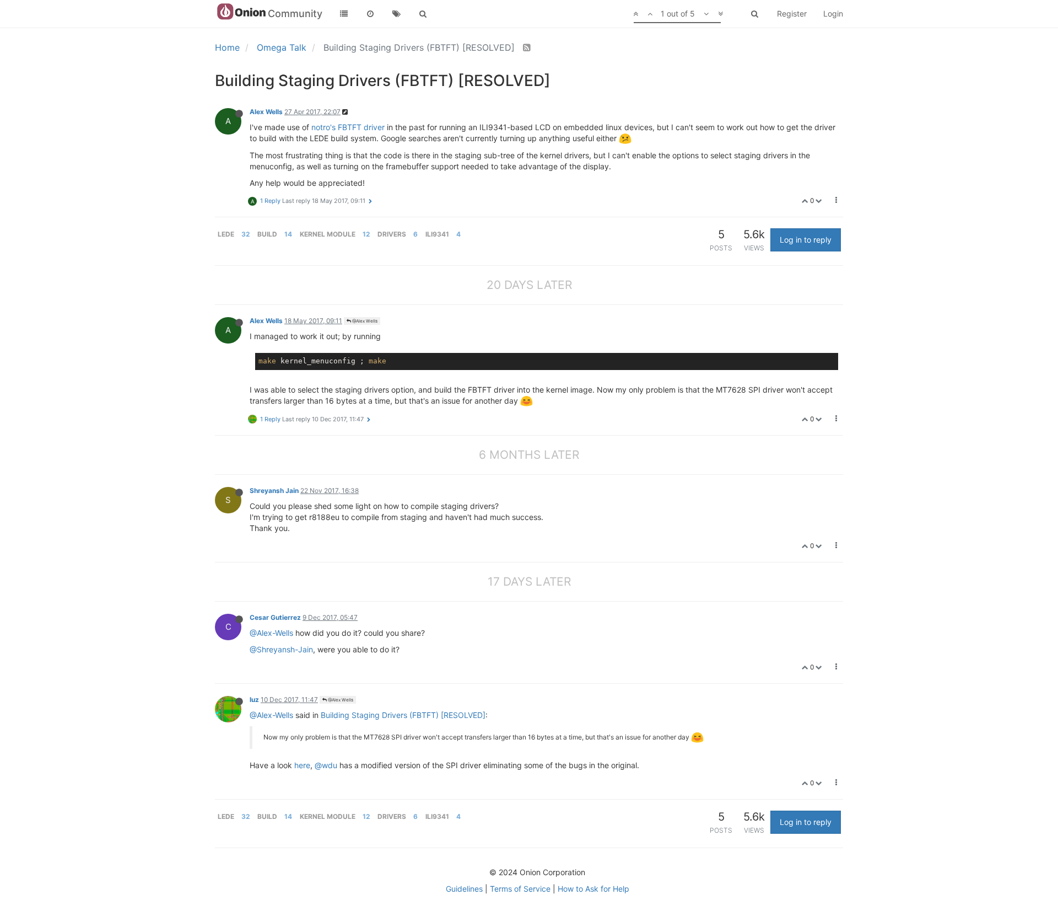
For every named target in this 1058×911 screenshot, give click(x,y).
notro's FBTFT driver (348, 127)
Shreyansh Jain (274, 490)
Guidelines (464, 888)
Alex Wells (266, 112)
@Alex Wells (364, 321)
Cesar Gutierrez (275, 617)
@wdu (326, 765)
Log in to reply (806, 239)
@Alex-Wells (271, 632)
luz (254, 699)
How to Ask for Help (593, 888)
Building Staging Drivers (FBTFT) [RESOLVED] (403, 715)
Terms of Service (520, 888)
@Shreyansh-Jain (281, 649)
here (302, 765)
